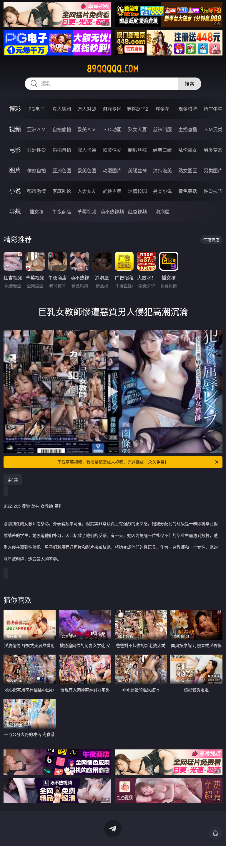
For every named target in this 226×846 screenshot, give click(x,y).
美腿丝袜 (137, 170)
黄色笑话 (187, 191)
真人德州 (61, 109)
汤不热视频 (112, 211)
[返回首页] (215, 833)
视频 (15, 129)
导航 (15, 211)
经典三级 (162, 150)
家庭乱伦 (61, 191)
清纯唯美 (162, 170)
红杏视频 (137, 211)
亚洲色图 (61, 170)
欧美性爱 (112, 150)
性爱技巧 (213, 191)
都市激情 (36, 191)
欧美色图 (86, 170)
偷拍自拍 (61, 150)
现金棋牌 (187, 109)
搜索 (189, 83)
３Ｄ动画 (112, 129)
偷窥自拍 (36, 170)
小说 (15, 191)
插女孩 (36, 211)
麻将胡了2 (137, 109)
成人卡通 (86, 150)
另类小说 (162, 191)
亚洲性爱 (36, 150)
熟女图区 (187, 170)
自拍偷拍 (61, 129)
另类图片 (213, 170)
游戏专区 (112, 109)
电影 (15, 150)
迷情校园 (137, 191)
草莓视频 (86, 211)
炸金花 (162, 109)
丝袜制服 (162, 129)
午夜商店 (61, 211)
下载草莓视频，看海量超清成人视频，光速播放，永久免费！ (113, 462)
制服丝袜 (137, 150)
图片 (15, 170)
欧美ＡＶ (86, 129)
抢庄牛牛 (213, 109)
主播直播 (187, 129)
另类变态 (213, 150)
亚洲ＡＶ (36, 129)
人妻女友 (86, 191)
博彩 (15, 109)
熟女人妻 (137, 129)
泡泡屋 (162, 211)
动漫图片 (112, 170)
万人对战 (86, 109)
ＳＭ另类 (213, 129)
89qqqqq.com (113, 69)
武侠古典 (112, 191)
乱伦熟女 (187, 150)
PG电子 (36, 109)
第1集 (13, 479)
